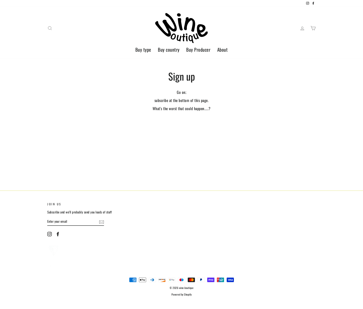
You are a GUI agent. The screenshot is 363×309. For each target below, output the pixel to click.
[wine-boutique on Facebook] (58, 233)
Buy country (169, 49)
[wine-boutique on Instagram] (49, 233)
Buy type (143, 49)
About (222, 49)
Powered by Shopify (181, 294)
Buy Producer (198, 49)
